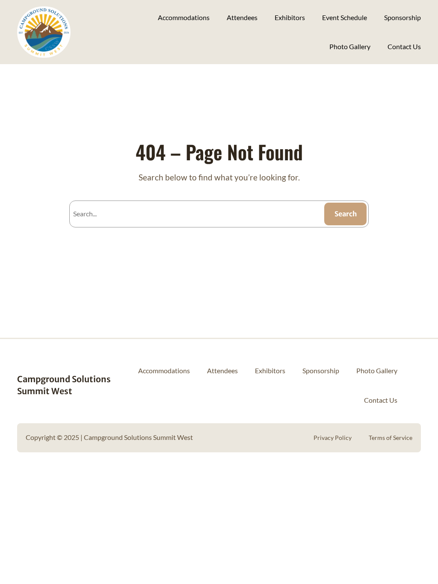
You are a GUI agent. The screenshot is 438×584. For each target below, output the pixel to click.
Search (345, 213)
